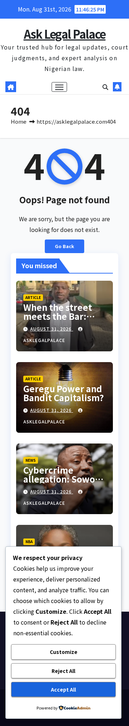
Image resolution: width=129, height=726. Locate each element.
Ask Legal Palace (65, 33)
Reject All (63, 670)
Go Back (64, 246)
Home (19, 121)
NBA (29, 541)
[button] (105, 86)
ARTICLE (33, 297)
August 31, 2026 (51, 329)
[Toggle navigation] (59, 87)
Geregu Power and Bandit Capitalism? (63, 393)
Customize (63, 651)
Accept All (63, 689)
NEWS (30, 460)
